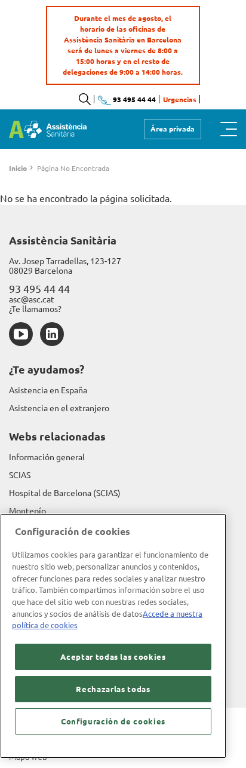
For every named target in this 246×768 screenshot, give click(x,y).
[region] (113, 635)
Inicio (18, 168)
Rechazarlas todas (113, 689)
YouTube (21, 334)
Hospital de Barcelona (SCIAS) (65, 493)
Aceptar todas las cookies (112, 657)
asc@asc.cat (31, 299)
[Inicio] (48, 129)
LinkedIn (52, 334)
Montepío (27, 511)
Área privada (172, 129)
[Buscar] (85, 99)
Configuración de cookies (113, 721)
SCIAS (19, 475)
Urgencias (179, 99)
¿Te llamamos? (35, 309)
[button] (228, 129)
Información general (47, 457)
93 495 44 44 (39, 289)
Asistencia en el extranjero (59, 408)
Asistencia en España (48, 390)
